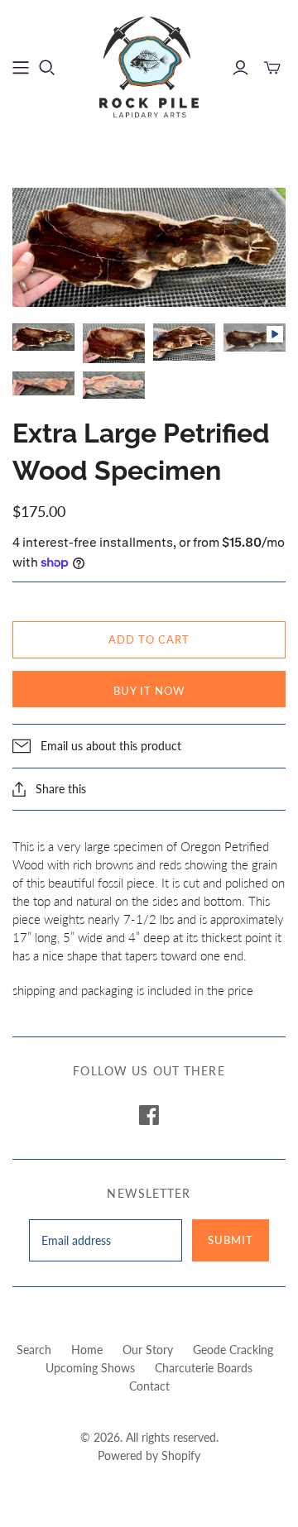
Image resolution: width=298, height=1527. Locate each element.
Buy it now (149, 690)
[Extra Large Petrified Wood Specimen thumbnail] (43, 337)
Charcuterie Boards (203, 1368)
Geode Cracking (233, 1350)
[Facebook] (149, 1115)
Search (34, 1350)
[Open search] (47, 68)
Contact (149, 1386)
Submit (230, 1240)
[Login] (240, 68)
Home (87, 1350)
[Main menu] (20, 68)
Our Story (148, 1350)
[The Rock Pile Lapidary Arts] (149, 65)
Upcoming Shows (90, 1368)
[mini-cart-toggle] (272, 68)
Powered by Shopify (149, 1455)
